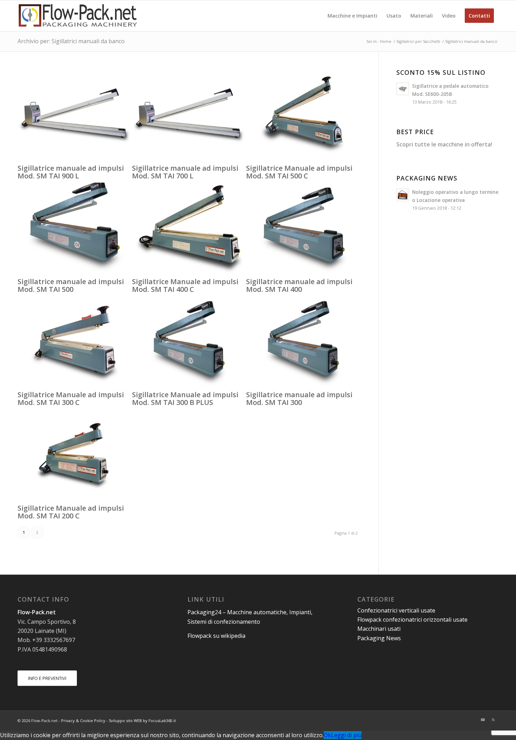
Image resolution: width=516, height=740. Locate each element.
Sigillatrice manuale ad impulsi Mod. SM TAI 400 (299, 285)
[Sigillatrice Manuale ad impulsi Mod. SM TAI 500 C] (303, 159)
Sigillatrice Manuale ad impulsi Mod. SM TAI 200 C (71, 511)
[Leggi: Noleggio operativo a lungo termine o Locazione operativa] (402, 195)
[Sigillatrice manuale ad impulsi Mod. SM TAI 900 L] (75, 159)
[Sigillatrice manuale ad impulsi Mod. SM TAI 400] (303, 273)
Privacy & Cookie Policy (83, 720)
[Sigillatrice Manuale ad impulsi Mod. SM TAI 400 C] (189, 273)
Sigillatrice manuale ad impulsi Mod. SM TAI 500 (71, 285)
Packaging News (379, 638)
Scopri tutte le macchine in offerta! (444, 144)
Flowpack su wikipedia (216, 636)
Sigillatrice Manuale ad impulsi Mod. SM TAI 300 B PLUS (185, 398)
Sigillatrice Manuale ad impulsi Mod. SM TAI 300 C (71, 398)
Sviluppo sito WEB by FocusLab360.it (142, 720)
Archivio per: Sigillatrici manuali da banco (71, 41)
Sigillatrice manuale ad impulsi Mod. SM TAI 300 (299, 398)
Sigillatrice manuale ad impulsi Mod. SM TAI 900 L (71, 172)
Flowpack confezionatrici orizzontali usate (412, 619)
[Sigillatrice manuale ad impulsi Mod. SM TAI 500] (75, 273)
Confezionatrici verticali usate (396, 610)
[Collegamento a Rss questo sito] (493, 719)
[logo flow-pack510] (78, 15)
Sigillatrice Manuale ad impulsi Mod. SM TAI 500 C (299, 172)
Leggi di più (346, 735)
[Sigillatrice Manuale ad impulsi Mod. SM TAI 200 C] (75, 500)
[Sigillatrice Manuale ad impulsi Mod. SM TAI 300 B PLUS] (189, 386)
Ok (327, 735)
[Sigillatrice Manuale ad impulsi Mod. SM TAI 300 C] (75, 386)
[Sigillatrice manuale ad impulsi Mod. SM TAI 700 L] (189, 159)
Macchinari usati (379, 629)
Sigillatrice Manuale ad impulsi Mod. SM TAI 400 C (185, 285)
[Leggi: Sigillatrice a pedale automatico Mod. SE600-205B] (402, 89)
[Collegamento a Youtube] (482, 719)
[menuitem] (352, 15)
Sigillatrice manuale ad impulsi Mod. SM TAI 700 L (185, 172)
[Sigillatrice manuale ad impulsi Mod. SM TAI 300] (303, 386)
